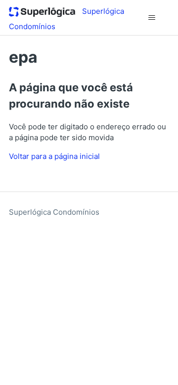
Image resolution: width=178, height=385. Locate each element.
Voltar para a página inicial (54, 156)
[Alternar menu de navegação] (151, 18)
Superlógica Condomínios (54, 212)
